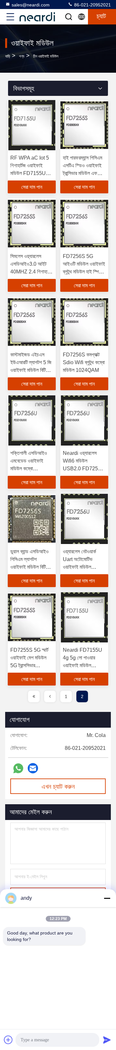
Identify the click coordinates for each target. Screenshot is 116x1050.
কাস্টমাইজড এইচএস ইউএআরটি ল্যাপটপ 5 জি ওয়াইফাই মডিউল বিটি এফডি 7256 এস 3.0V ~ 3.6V (31, 370)
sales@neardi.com (31, 4)
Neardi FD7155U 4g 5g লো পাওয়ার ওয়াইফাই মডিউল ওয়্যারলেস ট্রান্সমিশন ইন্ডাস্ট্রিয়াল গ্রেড (82, 665)
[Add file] (8, 1040)
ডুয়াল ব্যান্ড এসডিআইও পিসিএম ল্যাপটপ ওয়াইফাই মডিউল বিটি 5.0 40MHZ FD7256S (29, 567)
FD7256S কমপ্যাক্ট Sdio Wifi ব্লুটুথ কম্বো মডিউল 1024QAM (84, 362)
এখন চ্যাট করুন (58, 786)
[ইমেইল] (33, 768)
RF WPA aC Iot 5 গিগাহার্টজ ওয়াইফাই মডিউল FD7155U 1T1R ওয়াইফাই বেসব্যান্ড (29, 173)
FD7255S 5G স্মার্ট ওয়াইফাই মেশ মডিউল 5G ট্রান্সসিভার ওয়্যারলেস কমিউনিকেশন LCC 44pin (30, 665)
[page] (34, 696)
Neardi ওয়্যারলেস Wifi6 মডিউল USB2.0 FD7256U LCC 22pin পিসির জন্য (84, 468)
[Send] (107, 1040)
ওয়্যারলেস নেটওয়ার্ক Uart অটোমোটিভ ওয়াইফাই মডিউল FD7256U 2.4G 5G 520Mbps (84, 567)
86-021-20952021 (92, 4)
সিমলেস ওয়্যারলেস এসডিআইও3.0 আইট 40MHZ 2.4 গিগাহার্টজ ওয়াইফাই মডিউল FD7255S (31, 271)
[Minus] (107, 898)
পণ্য (21, 56)
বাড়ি (7, 56)
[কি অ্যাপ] (18, 768)
